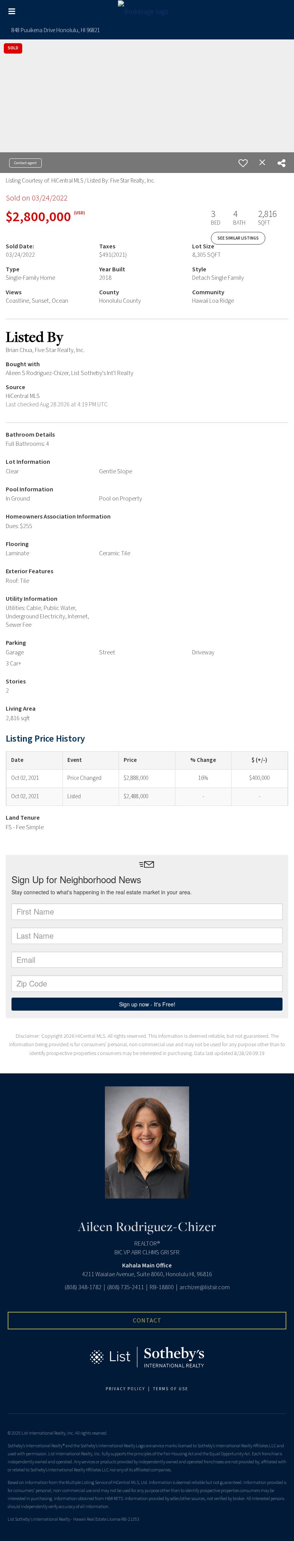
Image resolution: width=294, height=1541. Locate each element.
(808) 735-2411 (125, 1287)
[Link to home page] (147, 11)
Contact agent (25, 163)
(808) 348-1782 (83, 1287)
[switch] (243, 163)
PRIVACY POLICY (125, 1389)
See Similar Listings (238, 238)
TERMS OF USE (170, 1389)
